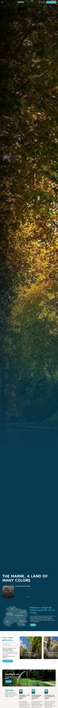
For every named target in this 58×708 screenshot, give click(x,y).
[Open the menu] (2, 2)
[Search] (44, 2)
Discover (33, 624)
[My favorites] (41, 2)
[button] (50, 661)
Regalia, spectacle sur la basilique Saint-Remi (37, 697)
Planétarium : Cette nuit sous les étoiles (24, 697)
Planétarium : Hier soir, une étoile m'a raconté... (49, 697)
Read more (8, 681)
